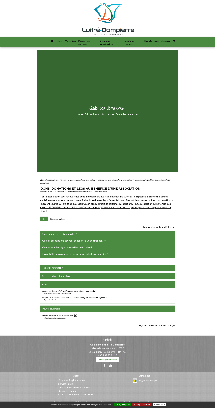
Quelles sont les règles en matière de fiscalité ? (67, 247)
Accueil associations (49, 180)
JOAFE (44, 211)
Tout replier (150, 227)
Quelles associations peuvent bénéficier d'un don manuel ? (73, 240)
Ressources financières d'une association (115, 180)
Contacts (107, 340)
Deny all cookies (142, 405)
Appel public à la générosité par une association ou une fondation (70, 291)
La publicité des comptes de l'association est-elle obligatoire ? (75, 254)
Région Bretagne (67, 390)
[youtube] (110, 365)
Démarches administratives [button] (107, 42)
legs (105, 200)
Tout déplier (167, 227)
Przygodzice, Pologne (147, 380)
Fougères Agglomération (71, 380)
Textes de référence (51, 267)
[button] (52, 41)
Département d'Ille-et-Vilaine (74, 387)
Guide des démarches (127, 114)
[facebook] (104, 365)
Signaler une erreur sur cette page (157, 325)
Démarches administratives (99, 114)
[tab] (44, 219)
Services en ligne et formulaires (57, 276)
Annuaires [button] (165, 41)
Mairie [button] (59, 41)
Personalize (159, 405)
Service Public (65, 383)
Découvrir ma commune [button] (84, 42)
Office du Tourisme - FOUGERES (75, 394)
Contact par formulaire (107, 359)
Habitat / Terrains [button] (151, 41)
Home (80, 114)
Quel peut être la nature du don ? (59, 233)
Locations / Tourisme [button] (129, 42)
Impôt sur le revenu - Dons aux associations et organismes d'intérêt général (75, 297)
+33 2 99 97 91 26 (107, 355)
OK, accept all (123, 405)
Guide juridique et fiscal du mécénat (60, 315)
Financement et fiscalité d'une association (78, 180)
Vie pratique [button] (70, 41)
